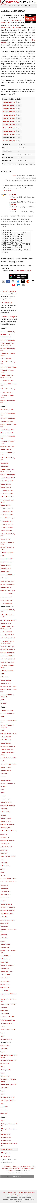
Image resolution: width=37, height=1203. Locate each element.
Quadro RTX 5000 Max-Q (7, 581)
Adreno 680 (3, 1113)
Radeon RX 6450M (5, 780)
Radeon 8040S (4, 677)
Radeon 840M (4, 926)
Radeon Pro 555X (5, 975)
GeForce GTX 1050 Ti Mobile (8, 879)
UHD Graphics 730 (5, 1070)
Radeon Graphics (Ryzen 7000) (8, 1084)
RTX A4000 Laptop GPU (7, 478)
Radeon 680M (4, 888)
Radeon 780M (4, 863)
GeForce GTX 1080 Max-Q (7, 652)
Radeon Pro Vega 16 (6, 904)
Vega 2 (2, 1120)
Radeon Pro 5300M (5, 818)
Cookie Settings (13, 1195)
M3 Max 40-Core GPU (6, 490)
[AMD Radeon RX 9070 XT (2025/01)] (16, 233)
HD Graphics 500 (5, 1156)
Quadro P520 (4, 1010)
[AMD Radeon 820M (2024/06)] (16, 246)
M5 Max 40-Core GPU (6, 380)
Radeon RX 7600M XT (6, 481)
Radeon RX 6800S (5, 484)
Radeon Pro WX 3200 (6, 971)
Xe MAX (2, 941)
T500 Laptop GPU (5, 894)
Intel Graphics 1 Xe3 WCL (7, 1100)
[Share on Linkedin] (18, 285)
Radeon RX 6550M (5, 737)
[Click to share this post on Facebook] (8, 281)
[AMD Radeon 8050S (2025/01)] (16, 238)
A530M (2, 730)
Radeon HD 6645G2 (9, 125)
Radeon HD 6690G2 (9, 118)
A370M (2, 761)
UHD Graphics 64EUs (6, 1023)
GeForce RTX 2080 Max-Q (7, 584)
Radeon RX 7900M (5, 359)
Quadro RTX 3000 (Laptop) (7, 646)
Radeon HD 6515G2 (6, 1149)
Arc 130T (2, 901)
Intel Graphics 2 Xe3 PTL (7, 1017)
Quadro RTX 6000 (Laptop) (7, 446)
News (20, 6)
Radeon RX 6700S (5, 571)
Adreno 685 (3, 1110)
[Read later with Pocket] (33, 281)
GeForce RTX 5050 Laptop (7, 474)
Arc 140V (3, 796)
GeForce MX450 (4, 898)
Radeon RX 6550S (5, 743)
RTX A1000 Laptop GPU (7, 710)
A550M (2, 717)
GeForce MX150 (4, 987)
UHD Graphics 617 (5, 1134)
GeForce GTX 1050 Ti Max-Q (8, 882)
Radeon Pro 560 (4, 947)
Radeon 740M (4, 934)
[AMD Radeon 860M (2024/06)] (16, 242)
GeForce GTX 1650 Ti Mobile (8, 764)
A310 (1, 859)
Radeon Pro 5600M (5, 680)
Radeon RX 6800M (5, 449)
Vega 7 (2, 1052)
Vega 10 (2, 1026)
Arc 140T (2, 777)
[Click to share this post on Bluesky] (18, 281)
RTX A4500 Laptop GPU (7, 430)
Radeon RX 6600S (5, 623)
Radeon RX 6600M (5, 568)
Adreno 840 (3, 834)
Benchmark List (7, 303)
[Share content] (3, 281)
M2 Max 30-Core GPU (6, 524)
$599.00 (12, 204)
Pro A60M (3, 703)
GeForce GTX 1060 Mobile (7, 746)
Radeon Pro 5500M (5, 767)
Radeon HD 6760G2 (9, 108)
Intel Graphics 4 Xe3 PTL (7, 913)
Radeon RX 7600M (5, 531)
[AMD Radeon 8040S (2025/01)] (16, 236)
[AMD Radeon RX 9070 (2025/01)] (16, 235)
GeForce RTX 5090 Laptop (7, 332)
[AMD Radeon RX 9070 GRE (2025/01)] (16, 250)
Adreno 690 (3, 1107)
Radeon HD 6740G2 (9, 112)
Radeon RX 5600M (5, 683)
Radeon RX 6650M (5, 565)
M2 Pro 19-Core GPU (6, 562)
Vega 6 (2, 1073)
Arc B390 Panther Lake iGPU (8, 620)
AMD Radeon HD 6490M (11, 27)
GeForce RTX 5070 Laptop (7, 389)
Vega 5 (2, 1094)
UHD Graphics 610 (5, 1140)
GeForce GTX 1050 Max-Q (7, 910)
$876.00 (12, 194)
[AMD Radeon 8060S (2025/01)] (16, 240)
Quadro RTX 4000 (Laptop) (7, 590)
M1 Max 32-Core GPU (6, 521)
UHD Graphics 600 (5, 1153)
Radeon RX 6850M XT (6, 421)
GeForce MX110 (4, 1076)
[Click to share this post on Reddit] (28, 281)
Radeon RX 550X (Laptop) (7, 965)
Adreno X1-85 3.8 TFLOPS (7, 920)
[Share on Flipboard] (13, 285)
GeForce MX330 (4, 984)
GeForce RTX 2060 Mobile (7, 649)
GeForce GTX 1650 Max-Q (7, 840)
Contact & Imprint (7, 1192)
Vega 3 (2, 1103)
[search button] (30, 2)
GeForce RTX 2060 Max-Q (7, 659)
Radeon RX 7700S (5, 487)
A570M (2, 700)
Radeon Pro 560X (5, 944)
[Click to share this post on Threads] (13, 281)
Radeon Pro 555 (4, 978)
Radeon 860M (4, 885)
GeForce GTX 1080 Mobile (7, 594)
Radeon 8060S (4, 466)
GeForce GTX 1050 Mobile (7, 907)
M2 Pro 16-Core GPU (6, 600)
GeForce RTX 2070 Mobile (7, 575)
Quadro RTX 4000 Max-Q (7, 635)
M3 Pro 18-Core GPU (6, 559)
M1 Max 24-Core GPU (6, 527)
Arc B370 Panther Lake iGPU (8, 758)
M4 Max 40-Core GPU (6, 392)
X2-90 (2, 789)
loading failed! (5, 1176)
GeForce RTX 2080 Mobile (7, 497)
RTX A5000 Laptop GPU (7, 433)
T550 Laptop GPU (5, 891)
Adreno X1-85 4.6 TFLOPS (7, 856)
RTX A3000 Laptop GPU (7, 552)
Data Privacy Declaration (26, 1192)
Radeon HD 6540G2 (9, 134)
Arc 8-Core (3, 786)
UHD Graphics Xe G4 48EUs (8, 1060)
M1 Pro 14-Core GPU (6, 631)
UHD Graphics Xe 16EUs (7, 1097)
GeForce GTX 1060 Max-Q (7, 824)
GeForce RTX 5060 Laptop (7, 418)
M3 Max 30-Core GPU (6, 515)
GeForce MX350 (4, 959)
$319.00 (12, 209)
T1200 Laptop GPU (5, 828)
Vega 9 (2, 1033)
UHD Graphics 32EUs (6, 1039)
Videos (27, 6)
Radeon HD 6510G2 (9, 141)
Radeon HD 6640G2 (9, 128)
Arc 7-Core (3, 869)
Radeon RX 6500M (5, 740)
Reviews (12, 6)
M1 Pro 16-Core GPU (6, 603)
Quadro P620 (4, 962)
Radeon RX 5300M (5, 821)
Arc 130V (3, 875)
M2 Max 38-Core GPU (6, 494)
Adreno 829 (3, 853)
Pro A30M (3, 815)
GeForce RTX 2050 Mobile (7, 783)
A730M (2, 674)
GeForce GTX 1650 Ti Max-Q (8, 831)
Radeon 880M (4, 809)
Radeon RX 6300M (5, 802)
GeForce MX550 (4, 866)
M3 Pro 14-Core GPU (6, 597)
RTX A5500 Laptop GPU (7, 410)
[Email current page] (23, 285)
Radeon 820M (4, 1049)
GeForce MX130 (4, 1063)
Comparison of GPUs (9, 291)
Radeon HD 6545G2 (9, 131)
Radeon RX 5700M (5, 587)
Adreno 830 (3, 850)
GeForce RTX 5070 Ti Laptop (8, 367)
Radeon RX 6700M (5, 505)
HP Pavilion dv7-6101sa (23, 271)
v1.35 (2, 254)
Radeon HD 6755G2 (9, 105)
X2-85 (2, 793)
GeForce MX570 (4, 812)
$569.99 (12, 199)
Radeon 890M (4, 774)
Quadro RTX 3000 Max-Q (7, 662)
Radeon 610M (4, 1088)
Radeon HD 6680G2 (9, 121)
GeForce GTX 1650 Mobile (7, 805)
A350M (2, 872)
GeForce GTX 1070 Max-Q (7, 714)
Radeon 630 (3, 1007)
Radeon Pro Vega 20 (6, 847)
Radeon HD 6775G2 (9, 102)
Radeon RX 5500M (5, 770)
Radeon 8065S (4, 463)
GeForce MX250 (4, 981)
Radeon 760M (4, 917)
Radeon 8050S (4, 578)
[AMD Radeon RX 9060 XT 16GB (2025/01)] (16, 244)
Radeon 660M (4, 938)
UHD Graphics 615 (5, 1137)
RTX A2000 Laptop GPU (7, 670)
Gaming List (7, 190)
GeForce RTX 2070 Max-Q (7, 638)
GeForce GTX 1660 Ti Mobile (8, 686)
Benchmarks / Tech (15, 1168)
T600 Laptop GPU (5, 844)
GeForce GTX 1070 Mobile (7, 656)
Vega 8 (2, 1036)
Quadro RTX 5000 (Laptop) (7, 518)
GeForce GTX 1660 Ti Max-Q (8, 733)
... (34, 6)
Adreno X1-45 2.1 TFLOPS (7, 1004)
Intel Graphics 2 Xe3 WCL (7, 1020)
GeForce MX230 (4, 1045)
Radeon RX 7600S (5, 539)
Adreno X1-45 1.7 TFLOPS (7, 1030)
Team (15, 1192)
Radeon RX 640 (4, 968)
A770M (2, 555)
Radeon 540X (4, 1014)
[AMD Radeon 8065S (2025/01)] (16, 248)
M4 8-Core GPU (4, 837)
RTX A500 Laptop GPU (6, 749)
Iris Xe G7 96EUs (5, 956)
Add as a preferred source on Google (20, 276)
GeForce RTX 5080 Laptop (7, 340)
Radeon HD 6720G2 (9, 115)
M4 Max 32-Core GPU (6, 511)
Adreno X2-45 (4, 923)
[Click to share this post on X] (23, 281)
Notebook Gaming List (9, 317)
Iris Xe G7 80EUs (5, 991)
